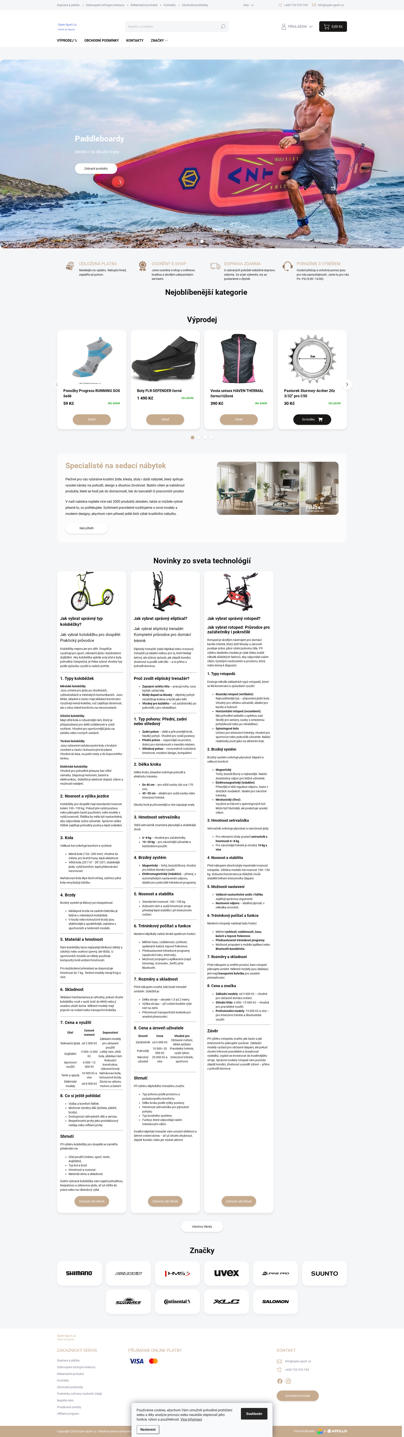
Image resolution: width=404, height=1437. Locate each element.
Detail (91, 419)
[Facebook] (280, 1380)
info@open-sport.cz (298, 1361)
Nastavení (147, 1430)
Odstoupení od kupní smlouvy (105, 5)
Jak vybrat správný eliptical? (160, 618)
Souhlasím (254, 1414)
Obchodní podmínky (195, 5)
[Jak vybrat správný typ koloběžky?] (91, 591)
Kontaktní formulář (297, 1395)
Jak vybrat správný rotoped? (233, 618)
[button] (192, 437)
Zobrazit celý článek (92, 1201)
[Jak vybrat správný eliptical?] (165, 591)
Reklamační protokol (144, 5)
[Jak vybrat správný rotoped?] (239, 591)
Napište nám (65, 1400)
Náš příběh (87, 528)
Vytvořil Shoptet (304, 1431)
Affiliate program (68, 1413)
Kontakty (170, 5)
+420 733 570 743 (297, 1369)
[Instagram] (288, 1380)
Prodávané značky (69, 1407)
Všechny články (202, 1226)
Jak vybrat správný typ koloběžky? (81, 621)
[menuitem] (68, 40)
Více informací (191, 1419)
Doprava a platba (68, 5)
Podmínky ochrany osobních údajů (79, 1393)
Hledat (223, 26)
